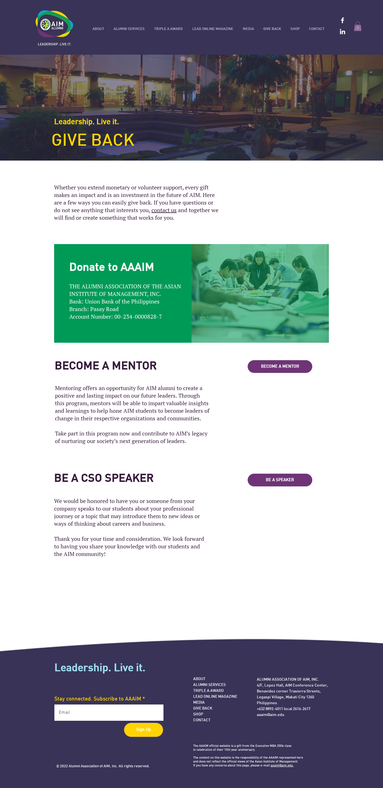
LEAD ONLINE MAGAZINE (215, 697)
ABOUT (199, 679)
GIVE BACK (202, 708)
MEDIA (199, 702)
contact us (164, 210)
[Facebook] (342, 20)
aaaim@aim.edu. (282, 765)
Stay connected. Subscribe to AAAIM (97, 699)
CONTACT (202, 720)
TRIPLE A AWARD (208, 691)
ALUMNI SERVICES (209, 685)
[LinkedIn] (342, 31)
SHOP (198, 714)
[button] (358, 26)
